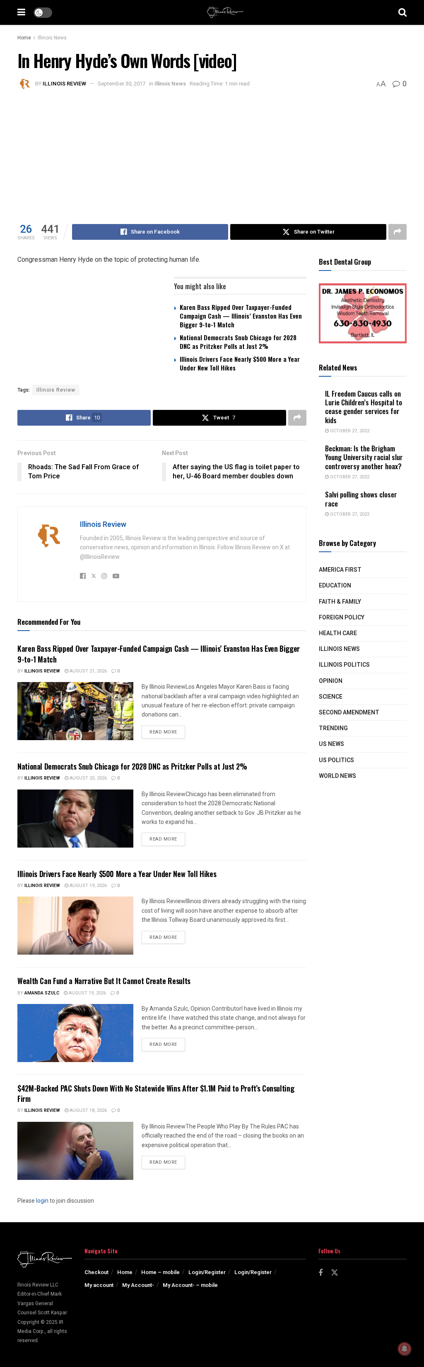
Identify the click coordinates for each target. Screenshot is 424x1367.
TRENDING (333, 728)
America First (340, 569)
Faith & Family (340, 601)
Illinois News (52, 37)
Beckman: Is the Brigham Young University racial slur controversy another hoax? (364, 457)
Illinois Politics (344, 664)
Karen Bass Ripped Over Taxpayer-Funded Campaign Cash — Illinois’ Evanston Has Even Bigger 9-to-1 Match (241, 315)
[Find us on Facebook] (320, 1273)
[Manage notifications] (404, 1348)
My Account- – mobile (190, 1285)
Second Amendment (349, 712)
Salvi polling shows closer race (361, 498)
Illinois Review (64, 84)
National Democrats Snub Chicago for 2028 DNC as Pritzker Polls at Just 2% (238, 342)
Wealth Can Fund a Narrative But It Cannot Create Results (103, 980)
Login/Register (207, 1272)
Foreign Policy (341, 617)
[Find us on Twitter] (334, 1273)
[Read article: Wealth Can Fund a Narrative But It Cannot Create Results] (75, 1033)
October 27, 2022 (349, 430)
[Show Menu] (21, 12)
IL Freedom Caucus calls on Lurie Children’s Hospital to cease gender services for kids (363, 406)
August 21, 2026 (87, 671)
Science (330, 696)
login (42, 1200)
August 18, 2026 (87, 1110)
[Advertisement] (212, 153)
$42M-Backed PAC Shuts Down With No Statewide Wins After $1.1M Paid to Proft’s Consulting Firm (155, 1093)
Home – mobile (160, 1272)
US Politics (336, 760)
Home (24, 37)
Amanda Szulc (41, 993)
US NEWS (331, 744)
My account (98, 1285)
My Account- (138, 1285)
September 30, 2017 (121, 84)
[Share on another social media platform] (397, 232)
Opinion (330, 681)
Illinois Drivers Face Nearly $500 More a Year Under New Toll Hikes (240, 363)
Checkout (96, 1272)
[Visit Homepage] (225, 12)
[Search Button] (402, 12)
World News (337, 776)
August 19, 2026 (87, 885)
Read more (167, 732)
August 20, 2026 (87, 778)
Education (335, 585)
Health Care (338, 633)
